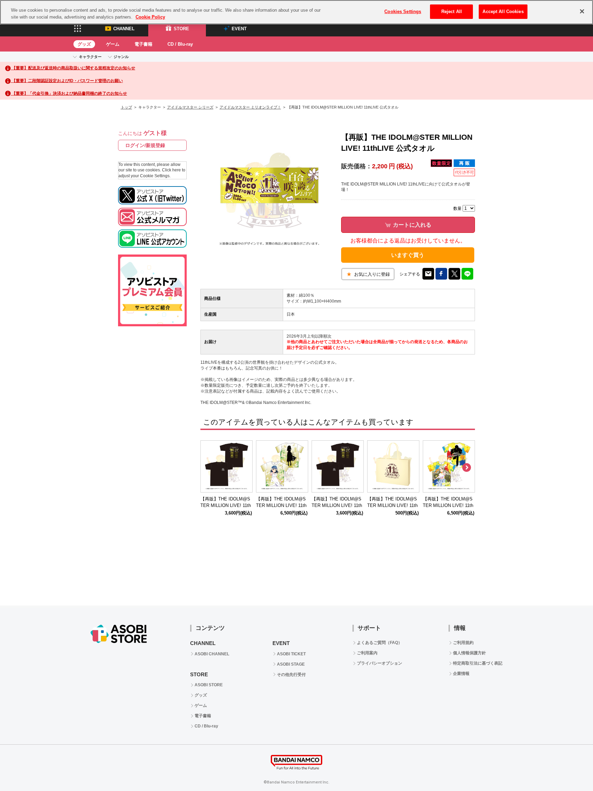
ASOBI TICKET (291, 654)
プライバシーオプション (379, 663)
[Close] (582, 11)
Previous (209, 468)
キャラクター (90, 57)
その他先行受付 (291, 674)
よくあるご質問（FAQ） (379, 642)
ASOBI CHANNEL (212, 654)
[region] (296, 12)
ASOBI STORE (209, 684)
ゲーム (112, 44)
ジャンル (121, 57)
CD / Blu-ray (180, 44)
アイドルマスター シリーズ (190, 107)
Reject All (451, 11)
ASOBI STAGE (291, 664)
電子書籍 (143, 44)
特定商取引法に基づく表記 (477, 663)
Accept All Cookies (502, 11)
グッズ (84, 44)
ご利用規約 (463, 642)
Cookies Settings (402, 11)
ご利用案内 (367, 653)
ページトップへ (571, 769)
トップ (126, 107)
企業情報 (461, 673)
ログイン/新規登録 (145, 145)
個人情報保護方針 (469, 653)
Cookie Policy (150, 17)
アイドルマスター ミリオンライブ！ (250, 107)
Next (466, 468)
